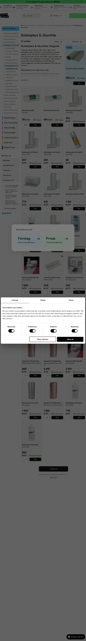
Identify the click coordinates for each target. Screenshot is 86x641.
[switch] (32, 330)
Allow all (70, 339)
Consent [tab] (15, 300)
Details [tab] (43, 300)
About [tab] (71, 300)
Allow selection (42, 339)
